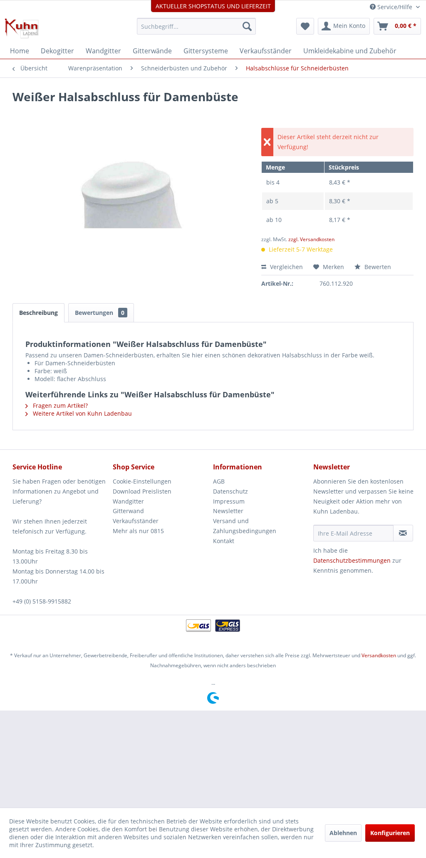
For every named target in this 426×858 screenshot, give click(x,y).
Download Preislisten (142, 491)
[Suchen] (247, 26)
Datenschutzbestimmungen (352, 560)
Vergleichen (285, 267)
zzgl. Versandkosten (311, 239)
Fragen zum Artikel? (59, 405)
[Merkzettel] (305, 26)
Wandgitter (128, 501)
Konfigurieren (390, 833)
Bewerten (377, 267)
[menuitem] (196, 26)
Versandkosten (379, 655)
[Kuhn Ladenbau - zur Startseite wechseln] (21, 28)
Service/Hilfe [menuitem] (395, 7)
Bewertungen (99, 313)
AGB (219, 481)
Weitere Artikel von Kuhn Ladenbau (81, 413)
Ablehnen (343, 833)
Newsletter (228, 511)
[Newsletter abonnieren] (403, 533)
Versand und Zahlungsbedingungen (244, 526)
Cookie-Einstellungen (142, 481)
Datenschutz (230, 491)
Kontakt (223, 541)
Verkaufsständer (136, 521)
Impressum (229, 501)
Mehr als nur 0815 (138, 531)
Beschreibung (38, 313)
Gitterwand (128, 511)
